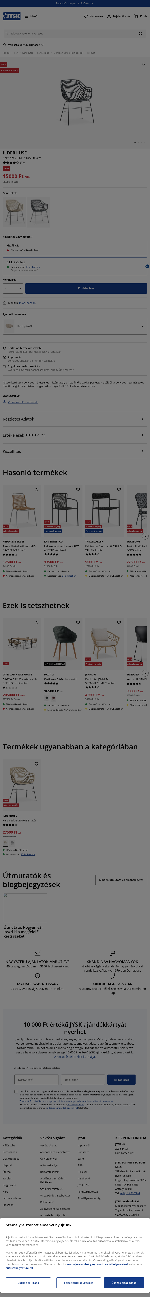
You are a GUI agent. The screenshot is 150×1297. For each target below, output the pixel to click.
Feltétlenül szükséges (78, 1283)
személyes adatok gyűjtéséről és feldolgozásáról (97, 1264)
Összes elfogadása (124, 1283)
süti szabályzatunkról (19, 1268)
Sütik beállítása (28, 1283)
